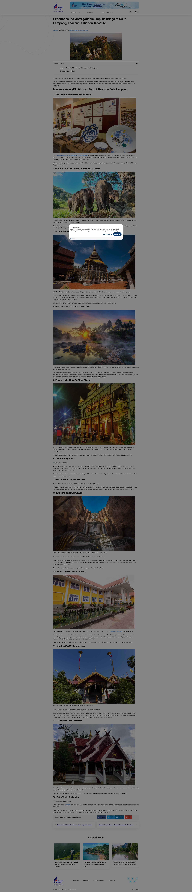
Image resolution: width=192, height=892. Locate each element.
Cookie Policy (114, 231)
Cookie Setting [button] (107, 234)
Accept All (117, 234)
